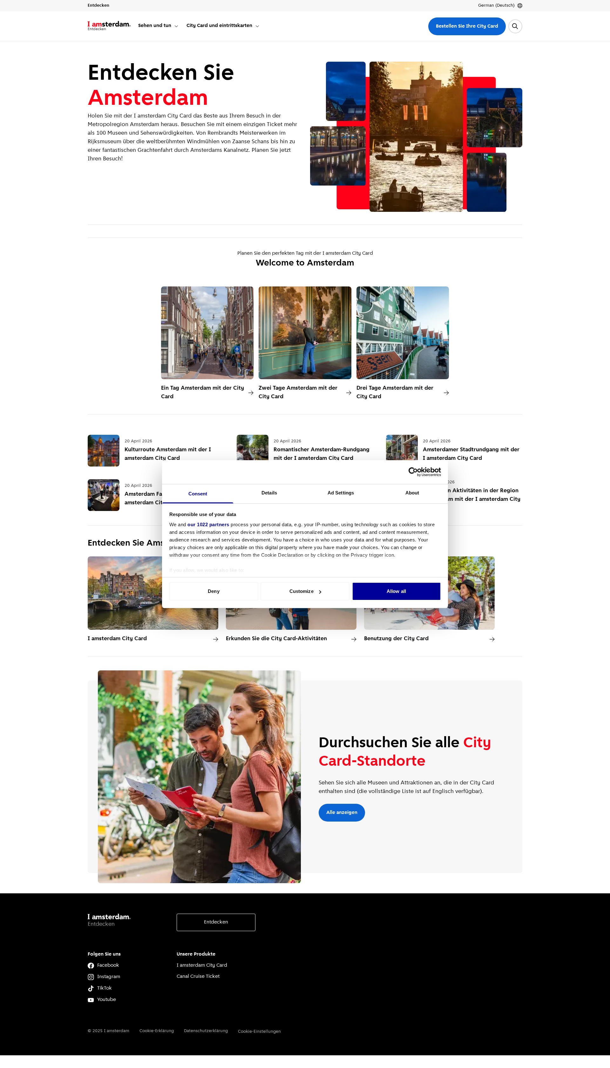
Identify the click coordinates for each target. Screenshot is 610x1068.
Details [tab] (269, 492)
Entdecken (216, 922)
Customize (301, 591)
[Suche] (515, 26)
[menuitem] (158, 26)
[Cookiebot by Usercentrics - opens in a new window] (413, 472)
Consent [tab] (197, 493)
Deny (213, 591)
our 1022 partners (208, 524)
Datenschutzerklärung (206, 1031)
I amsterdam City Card (202, 965)
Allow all (396, 591)
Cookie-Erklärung (156, 1031)
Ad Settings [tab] (341, 492)
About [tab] (412, 492)
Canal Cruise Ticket (198, 976)
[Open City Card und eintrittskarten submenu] (257, 26)
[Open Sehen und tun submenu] (176, 26)
